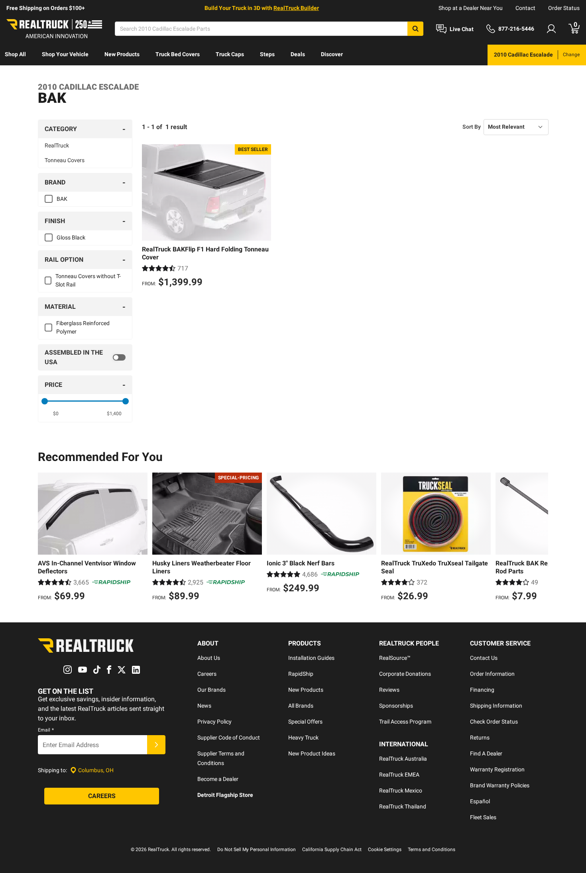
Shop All (15, 54)
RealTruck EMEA (399, 774)
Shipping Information (496, 705)
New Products (122, 54)
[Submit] (156, 744)
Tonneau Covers (65, 160)
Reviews (389, 690)
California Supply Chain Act (332, 849)
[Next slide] (540, 538)
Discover (332, 54)
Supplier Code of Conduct (228, 737)
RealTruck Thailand (402, 806)
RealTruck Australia (403, 758)
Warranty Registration (497, 769)
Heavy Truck (303, 737)
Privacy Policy (214, 721)
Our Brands (211, 690)
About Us (208, 658)
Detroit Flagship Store (225, 795)
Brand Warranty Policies (499, 785)
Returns (480, 737)
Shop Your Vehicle (65, 54)
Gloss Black (71, 237)
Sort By (471, 127)
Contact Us (484, 658)
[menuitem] (15, 55)
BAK (62, 199)
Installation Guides (311, 658)
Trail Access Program (405, 721)
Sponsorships (396, 705)
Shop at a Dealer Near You (471, 8)
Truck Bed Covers (177, 54)
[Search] (415, 29)
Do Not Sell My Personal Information (256, 849)
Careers (206, 674)
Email (46, 730)
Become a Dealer (217, 779)
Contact (525, 8)
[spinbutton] (56, 413)
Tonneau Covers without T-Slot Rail (88, 280)
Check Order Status (494, 721)
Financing (482, 690)
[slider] (44, 401)
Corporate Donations (405, 674)
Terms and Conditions (431, 849)
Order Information (492, 674)
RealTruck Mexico (400, 790)
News (204, 705)
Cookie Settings (384, 849)
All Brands (300, 705)
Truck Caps (230, 54)
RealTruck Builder (296, 8)
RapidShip (300, 674)
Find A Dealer (486, 753)
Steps (267, 54)
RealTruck (57, 145)
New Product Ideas (311, 753)
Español (480, 801)
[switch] (85, 357)
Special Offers (305, 721)
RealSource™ (395, 658)
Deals (298, 54)
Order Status (564, 8)
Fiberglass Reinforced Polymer (83, 327)
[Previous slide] (46, 538)
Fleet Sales (483, 817)
